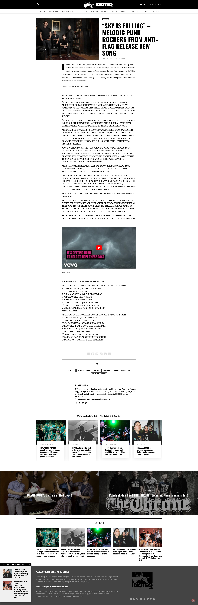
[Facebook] (141, 4)
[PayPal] (158, 4)
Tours (144, 11)
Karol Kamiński (81, 385)
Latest (42, 11)
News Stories (68, 11)
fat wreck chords (84, 370)
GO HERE (66, 86)
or (50, 586)
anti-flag (71, 370)
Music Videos (118, 11)
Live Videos (133, 11)
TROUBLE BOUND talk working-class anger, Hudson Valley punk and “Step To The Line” (21, 573)
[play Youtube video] (99, 248)
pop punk (96, 370)
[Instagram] (146, 4)
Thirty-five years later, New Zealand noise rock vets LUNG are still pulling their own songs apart (115, 451)
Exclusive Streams (100, 11)
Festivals (155, 11)
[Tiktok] (152, 4)
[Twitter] (144, 4)
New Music (53, 11)
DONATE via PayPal (42, 586)
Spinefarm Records (99, 374)
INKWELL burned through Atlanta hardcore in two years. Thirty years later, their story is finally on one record (82, 452)
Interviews (82, 11)
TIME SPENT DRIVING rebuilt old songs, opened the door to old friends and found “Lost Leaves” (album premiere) (50, 452)
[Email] (161, 4)
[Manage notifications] (193, 600)
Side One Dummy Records (121, 370)
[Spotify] (155, 4)
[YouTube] (149, 4)
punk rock (106, 370)
